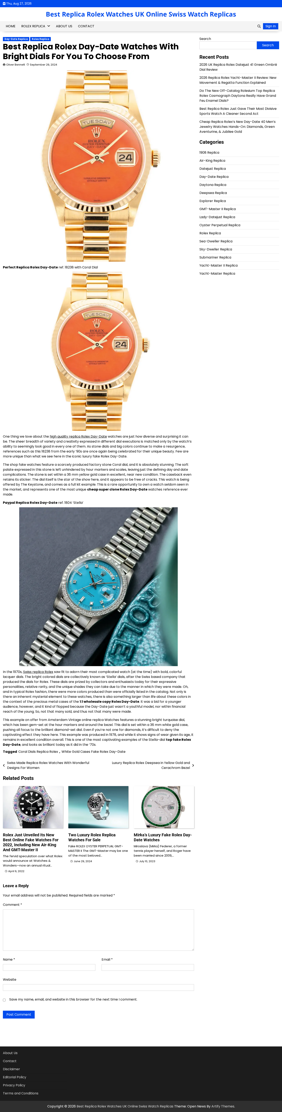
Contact (86, 26)
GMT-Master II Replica (217, 209)
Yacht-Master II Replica (218, 265)
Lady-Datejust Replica (217, 217)
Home (10, 26)
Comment (12, 904)
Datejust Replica (212, 168)
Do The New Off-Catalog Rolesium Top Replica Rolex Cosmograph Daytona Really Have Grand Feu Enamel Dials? (237, 95)
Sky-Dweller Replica (215, 249)
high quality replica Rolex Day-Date (78, 436)
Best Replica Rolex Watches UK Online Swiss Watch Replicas (141, 14)
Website (9, 979)
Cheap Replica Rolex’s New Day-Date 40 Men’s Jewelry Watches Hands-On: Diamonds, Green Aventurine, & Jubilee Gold (237, 126)
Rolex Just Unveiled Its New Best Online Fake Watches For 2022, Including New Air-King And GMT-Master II (30, 842)
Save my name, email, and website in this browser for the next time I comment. (73, 999)
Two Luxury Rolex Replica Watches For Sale (92, 837)
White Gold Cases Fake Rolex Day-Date (94, 751)
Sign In (270, 26)
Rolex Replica (33, 26)
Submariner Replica (215, 257)
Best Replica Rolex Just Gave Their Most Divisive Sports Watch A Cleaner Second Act (238, 111)
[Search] (259, 26)
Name (9, 959)
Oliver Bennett (15, 64)
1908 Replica (209, 152)
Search (205, 38)
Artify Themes (222, 1106)
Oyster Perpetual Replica (219, 225)
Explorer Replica (212, 201)
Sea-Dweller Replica (215, 241)
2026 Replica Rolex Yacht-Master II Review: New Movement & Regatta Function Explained (237, 80)
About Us (64, 26)
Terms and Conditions (20, 1093)
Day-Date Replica (16, 39)
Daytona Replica (212, 184)
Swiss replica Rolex (38, 671)
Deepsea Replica (213, 192)
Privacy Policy (14, 1085)
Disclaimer (11, 1069)
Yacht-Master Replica (217, 273)
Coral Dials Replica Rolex (38, 751)
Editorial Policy (14, 1077)
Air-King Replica (212, 160)
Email (107, 959)
